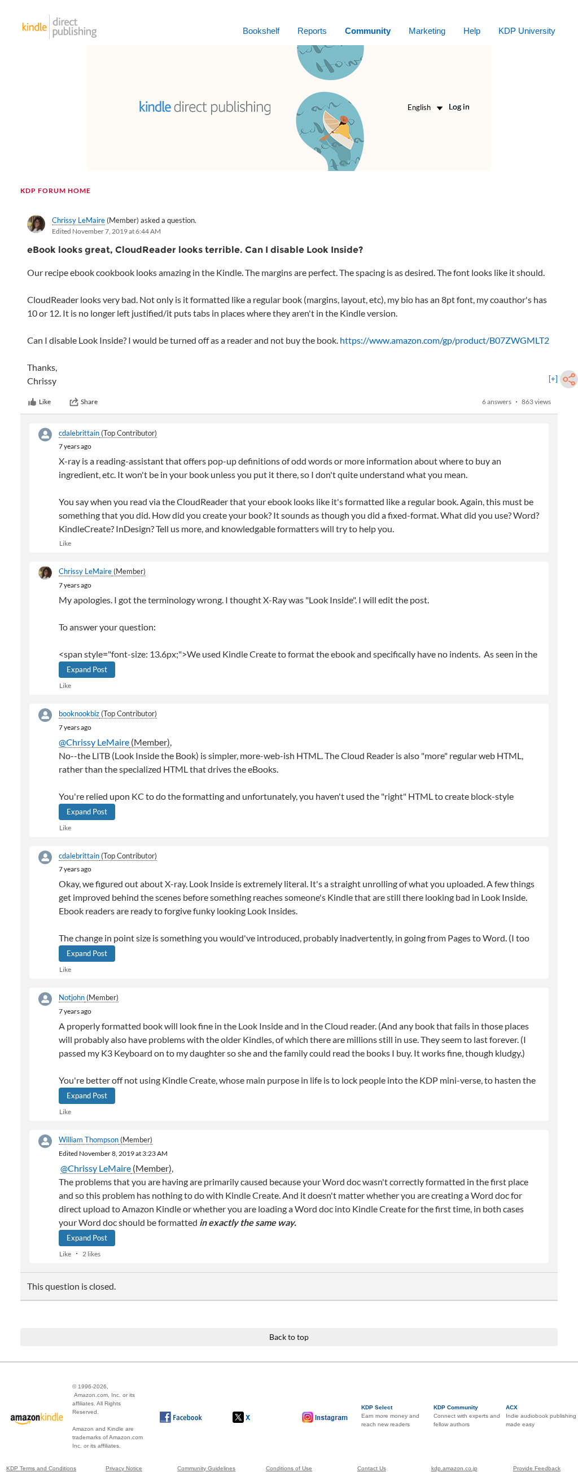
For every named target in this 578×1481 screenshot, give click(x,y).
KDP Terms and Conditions (41, 1468)
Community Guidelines (206, 1468)
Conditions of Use (289, 1468)
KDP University (526, 31)
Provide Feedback (537, 1468)
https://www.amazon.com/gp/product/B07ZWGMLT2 (444, 340)
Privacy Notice (124, 1468)
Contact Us (371, 1468)
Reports (312, 31)
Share (89, 401)
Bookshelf (261, 31)
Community (368, 31)
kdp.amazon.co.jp (454, 1468)
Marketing (427, 31)
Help (471, 31)
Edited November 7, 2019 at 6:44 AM (106, 231)
